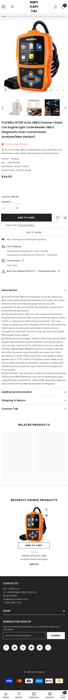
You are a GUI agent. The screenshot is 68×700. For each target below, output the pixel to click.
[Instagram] (15, 648)
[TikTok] (31, 648)
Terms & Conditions (26, 225)
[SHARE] (64, 218)
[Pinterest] (23, 648)
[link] (17, 480)
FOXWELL (15, 158)
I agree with (11, 225)
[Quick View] (46, 515)
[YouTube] (40, 648)
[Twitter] (48, 648)
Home (4, 16)
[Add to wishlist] (58, 218)
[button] (57, 90)
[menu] (3, 7)
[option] (34, 56)
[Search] (12, 7)
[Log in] (55, 6)
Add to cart (27, 217)
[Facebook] (6, 648)
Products (14, 16)
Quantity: (6, 201)
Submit (56, 635)
